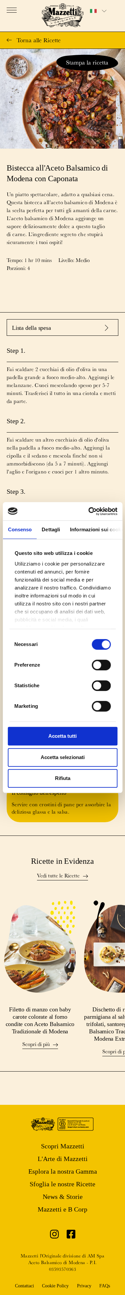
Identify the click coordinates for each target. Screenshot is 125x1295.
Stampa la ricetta (87, 62)
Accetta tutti (62, 736)
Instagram (54, 1235)
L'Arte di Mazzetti (63, 1158)
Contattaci (24, 1285)
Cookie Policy (55, 1285)
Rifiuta (62, 778)
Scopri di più (36, 1045)
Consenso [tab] (20, 529)
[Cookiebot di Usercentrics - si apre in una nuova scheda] (89, 511)
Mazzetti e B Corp (62, 1209)
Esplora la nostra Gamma (62, 1171)
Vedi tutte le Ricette (58, 876)
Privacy (84, 1285)
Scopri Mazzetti (62, 1146)
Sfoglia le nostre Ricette (62, 1184)
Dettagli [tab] (51, 529)
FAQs (104, 1285)
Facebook (71, 1235)
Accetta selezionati (63, 757)
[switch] (101, 665)
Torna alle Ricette (39, 40)
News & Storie (63, 1196)
